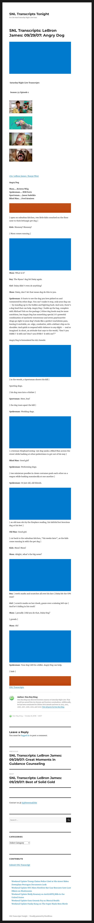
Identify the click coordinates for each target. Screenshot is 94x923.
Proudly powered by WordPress (41, 916)
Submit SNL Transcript (19, 865)
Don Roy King (17, 716)
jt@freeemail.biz (29, 803)
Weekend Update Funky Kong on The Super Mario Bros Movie (40, 904)
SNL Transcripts (16, 687)
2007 (40, 716)
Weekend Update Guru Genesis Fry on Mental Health (35, 900)
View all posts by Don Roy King (53, 707)
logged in (25, 735)
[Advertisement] (41, 58)
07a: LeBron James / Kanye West (24, 176)
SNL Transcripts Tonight (29, 14)
